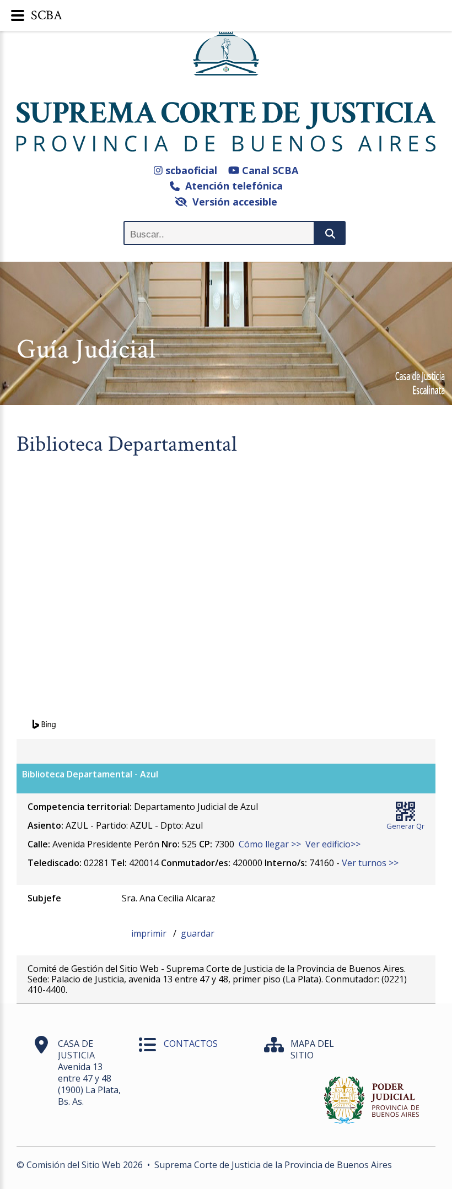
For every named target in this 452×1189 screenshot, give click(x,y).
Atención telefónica (231, 185)
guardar (197, 933)
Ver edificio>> (332, 844)
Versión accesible (232, 201)
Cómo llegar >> (270, 844)
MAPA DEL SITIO (312, 1049)
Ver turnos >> (370, 863)
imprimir (150, 933)
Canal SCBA (268, 170)
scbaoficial (190, 170)
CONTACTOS (191, 1043)
